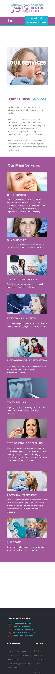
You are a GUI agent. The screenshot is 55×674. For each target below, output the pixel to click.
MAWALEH (20, 623)
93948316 (30, 623)
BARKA (17, 626)
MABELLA (19, 629)
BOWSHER (19, 635)
